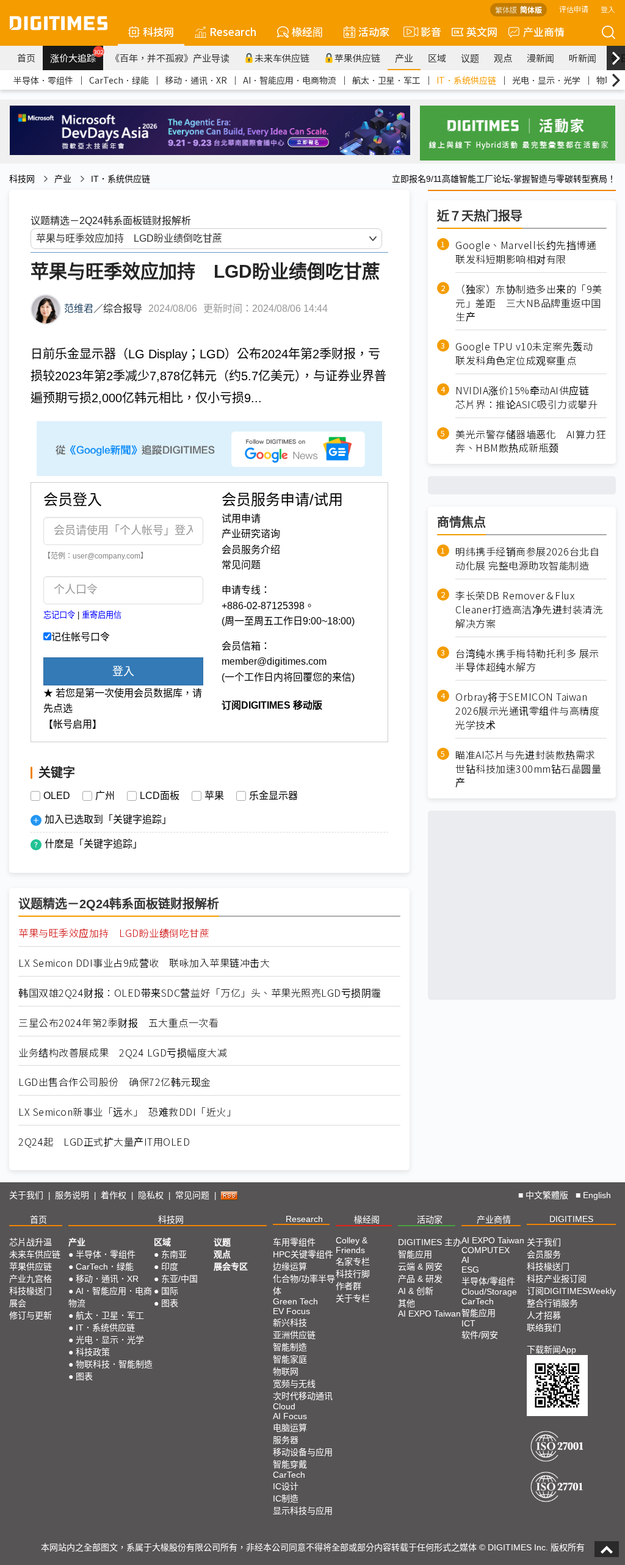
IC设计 (285, 1486)
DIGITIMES (571, 1219)
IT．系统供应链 (466, 80)
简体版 (531, 9)
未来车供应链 (282, 57)
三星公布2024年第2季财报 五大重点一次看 (118, 1023)
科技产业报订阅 (557, 1279)
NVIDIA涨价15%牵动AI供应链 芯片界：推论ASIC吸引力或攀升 (527, 397)
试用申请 (241, 518)
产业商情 (544, 31)
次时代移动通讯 (303, 1396)
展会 (17, 1303)
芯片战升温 (30, 1242)
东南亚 (174, 1254)
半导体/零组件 (488, 1281)
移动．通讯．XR (196, 80)
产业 (404, 57)
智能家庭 (290, 1359)
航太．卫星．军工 (386, 80)
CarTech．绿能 (119, 80)
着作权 (113, 1195)
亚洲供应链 (294, 1335)
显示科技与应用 (303, 1511)
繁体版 (506, 9)
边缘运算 (290, 1266)
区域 (437, 57)
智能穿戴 (290, 1464)
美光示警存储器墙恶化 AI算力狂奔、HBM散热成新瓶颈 (530, 441)
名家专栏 (353, 1262)
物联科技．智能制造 (114, 1364)
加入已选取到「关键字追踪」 (108, 819)
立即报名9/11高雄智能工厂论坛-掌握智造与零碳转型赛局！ (504, 179)
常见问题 (241, 565)
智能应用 (415, 1254)
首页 (26, 57)
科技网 (158, 31)
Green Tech (295, 1301)
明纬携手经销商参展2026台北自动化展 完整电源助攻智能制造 (527, 558)
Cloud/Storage (489, 1291)
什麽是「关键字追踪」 (93, 844)
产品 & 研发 (420, 1279)
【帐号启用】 (72, 724)
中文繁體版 (547, 1195)
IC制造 (285, 1498)
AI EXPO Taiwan (429, 1313)
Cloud (284, 1406)
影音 (426, 31)
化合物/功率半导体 (304, 1285)
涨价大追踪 (76, 56)
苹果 (214, 796)
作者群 (348, 1286)
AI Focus (290, 1416)
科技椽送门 (30, 1291)
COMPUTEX (485, 1250)
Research (232, 31)
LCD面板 (159, 796)
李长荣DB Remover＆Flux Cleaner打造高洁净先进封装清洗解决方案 (528, 609)
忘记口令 (59, 615)
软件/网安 (479, 1335)
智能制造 (290, 1347)
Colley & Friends (351, 1245)
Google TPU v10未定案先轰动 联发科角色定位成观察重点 (529, 353)
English (597, 1195)
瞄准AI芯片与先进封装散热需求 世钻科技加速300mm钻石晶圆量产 (528, 769)
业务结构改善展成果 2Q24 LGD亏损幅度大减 (122, 1053)
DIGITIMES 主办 (429, 1242)
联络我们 (544, 1327)
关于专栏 (353, 1298)
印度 (169, 1266)
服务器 (285, 1440)
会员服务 (544, 1254)
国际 (169, 1291)
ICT (468, 1323)
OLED (56, 796)
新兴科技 (290, 1323)
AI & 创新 (415, 1291)
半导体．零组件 (43, 80)
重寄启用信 (101, 615)
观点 (503, 57)
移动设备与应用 (303, 1452)
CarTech (289, 1475)
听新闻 (582, 57)
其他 (406, 1303)
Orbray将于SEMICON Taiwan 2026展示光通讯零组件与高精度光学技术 (527, 711)
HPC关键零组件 (303, 1254)
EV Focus (291, 1311)
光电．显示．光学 (546, 80)
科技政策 (93, 1352)
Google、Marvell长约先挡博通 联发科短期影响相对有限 (531, 252)
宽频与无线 (294, 1384)
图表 (84, 1376)
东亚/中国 (179, 1279)
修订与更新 (30, 1315)
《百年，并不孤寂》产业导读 (169, 57)
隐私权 (151, 1195)
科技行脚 (353, 1274)
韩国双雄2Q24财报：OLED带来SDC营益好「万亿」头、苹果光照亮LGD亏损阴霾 (199, 993)
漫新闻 (540, 57)
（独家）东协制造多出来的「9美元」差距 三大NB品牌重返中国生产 (528, 303)
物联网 (285, 1371)
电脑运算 (290, 1428)
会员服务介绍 (251, 549)
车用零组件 (294, 1242)
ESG (470, 1269)
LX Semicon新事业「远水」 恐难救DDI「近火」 (127, 1112)
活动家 (373, 31)
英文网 (481, 31)
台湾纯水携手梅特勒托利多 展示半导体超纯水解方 (527, 660)
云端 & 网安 (420, 1266)
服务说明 (72, 1195)
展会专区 (231, 1266)
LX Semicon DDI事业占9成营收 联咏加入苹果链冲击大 (144, 963)
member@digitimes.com (274, 661)
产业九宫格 (30, 1279)
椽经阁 (307, 31)
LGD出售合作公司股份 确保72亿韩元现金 (114, 1082)
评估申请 (573, 9)
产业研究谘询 (251, 534)
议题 (470, 57)
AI (465, 1260)
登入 (608, 9)
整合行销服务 (552, 1303)
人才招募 (544, 1315)
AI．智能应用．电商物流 (289, 80)
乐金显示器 (273, 796)
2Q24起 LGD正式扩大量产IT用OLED (104, 1142)
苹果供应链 (357, 57)
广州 (105, 796)
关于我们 (26, 1195)
